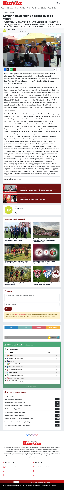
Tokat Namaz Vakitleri (11, 467)
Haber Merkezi (18, 208)
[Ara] (57, 3)
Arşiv (28, 8)
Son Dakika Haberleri (10, 475)
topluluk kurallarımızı (19, 314)
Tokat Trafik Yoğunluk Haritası (43, 467)
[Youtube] (36, 435)
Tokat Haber (52, 8)
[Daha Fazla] (14, 69)
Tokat (3, 8)
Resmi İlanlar (42, 8)
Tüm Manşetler (39, 471)
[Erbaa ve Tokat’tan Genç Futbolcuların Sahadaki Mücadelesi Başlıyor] (46, 273)
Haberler (5, 12)
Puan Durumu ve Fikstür (11, 471)
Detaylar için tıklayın (32, 386)
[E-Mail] (15, 212)
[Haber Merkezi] (8, 210)
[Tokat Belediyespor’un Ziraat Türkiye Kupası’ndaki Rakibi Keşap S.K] (46, 252)
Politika (22, 8)
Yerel (34, 8)
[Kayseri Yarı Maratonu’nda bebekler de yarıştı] (32, 50)
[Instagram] (33, 435)
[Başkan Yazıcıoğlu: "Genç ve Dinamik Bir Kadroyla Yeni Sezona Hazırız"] (17, 229)
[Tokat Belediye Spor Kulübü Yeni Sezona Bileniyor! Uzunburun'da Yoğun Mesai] (17, 252)
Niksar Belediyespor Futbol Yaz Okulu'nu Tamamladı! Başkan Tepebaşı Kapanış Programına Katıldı (45, 240)
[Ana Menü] (59, 3)
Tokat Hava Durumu (40, 463)
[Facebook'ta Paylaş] (5, 69)
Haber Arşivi (38, 475)
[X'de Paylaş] (7, 69)
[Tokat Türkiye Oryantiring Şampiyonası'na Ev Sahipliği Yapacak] (17, 273)
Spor (16, 8)
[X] (30, 435)
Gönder (8, 309)
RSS (17, 482)
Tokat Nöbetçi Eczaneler (11, 463)
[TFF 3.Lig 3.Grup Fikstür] (59, 392)
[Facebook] (27, 435)
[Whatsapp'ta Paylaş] (11, 69)
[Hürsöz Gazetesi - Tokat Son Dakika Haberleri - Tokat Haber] (12, 3)
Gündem (10, 8)
